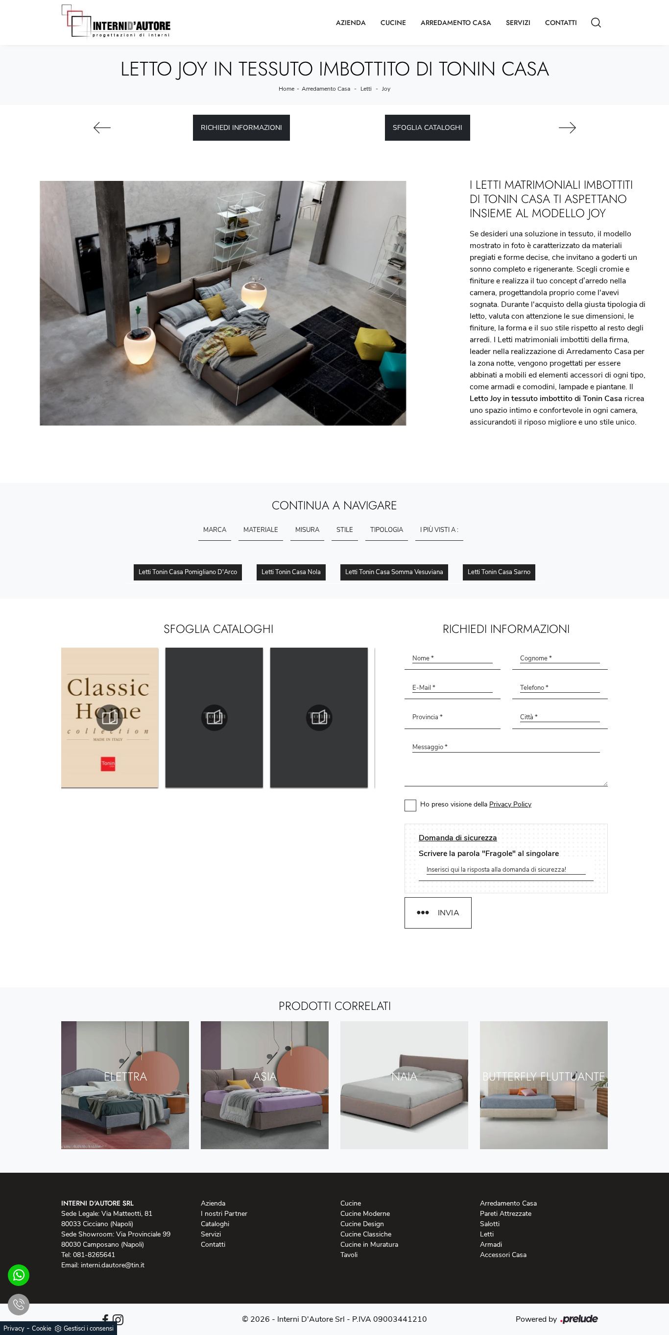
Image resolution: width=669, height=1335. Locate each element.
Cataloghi (215, 1224)
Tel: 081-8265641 (88, 1254)
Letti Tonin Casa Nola (291, 572)
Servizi (518, 22)
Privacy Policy (510, 804)
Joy (386, 89)
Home (286, 89)
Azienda (351, 22)
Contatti (561, 22)
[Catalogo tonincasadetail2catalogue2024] (218, 717)
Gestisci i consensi (89, 1328)
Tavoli (349, 1254)
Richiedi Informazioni (241, 127)
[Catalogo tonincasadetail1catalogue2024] (113, 717)
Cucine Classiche (365, 1234)
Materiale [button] (260, 530)
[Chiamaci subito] (18, 1304)
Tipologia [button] (386, 530)
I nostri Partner (224, 1213)
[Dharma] (102, 127)
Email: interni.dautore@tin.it (102, 1265)
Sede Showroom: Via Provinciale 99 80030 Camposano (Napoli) (115, 1239)
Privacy (13, 1328)
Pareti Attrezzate (505, 1213)
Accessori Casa (503, 1254)
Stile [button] (344, 530)
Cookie (41, 1328)
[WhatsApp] (18, 1275)
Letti (366, 89)
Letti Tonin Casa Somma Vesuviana (394, 572)
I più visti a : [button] (439, 530)
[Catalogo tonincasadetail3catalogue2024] (323, 717)
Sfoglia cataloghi (427, 127)
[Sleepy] (567, 127)
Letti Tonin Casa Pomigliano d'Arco (188, 572)
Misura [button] (307, 530)
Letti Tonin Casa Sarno (499, 572)
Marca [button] (214, 530)
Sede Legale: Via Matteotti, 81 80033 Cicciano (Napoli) (106, 1219)
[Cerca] (596, 22)
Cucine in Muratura (369, 1244)
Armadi (491, 1244)
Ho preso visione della (475, 804)
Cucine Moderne (365, 1213)
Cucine (393, 22)
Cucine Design (362, 1224)
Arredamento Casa (456, 22)
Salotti (490, 1224)
